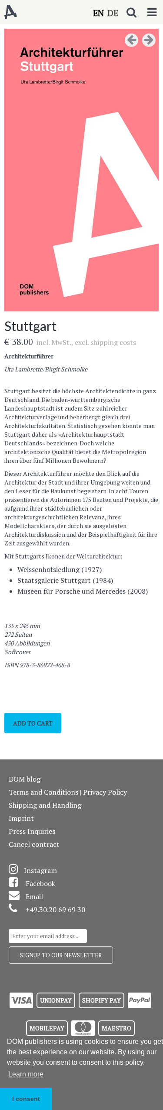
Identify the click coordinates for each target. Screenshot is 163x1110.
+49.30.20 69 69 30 (55, 909)
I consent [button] (26, 1098)
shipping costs (113, 342)
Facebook (40, 883)
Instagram (40, 870)
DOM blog (24, 779)
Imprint (21, 818)
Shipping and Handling (45, 805)
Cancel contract (34, 844)
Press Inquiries (32, 831)
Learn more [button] (25, 1074)
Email (34, 896)
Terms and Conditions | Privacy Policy (68, 792)
